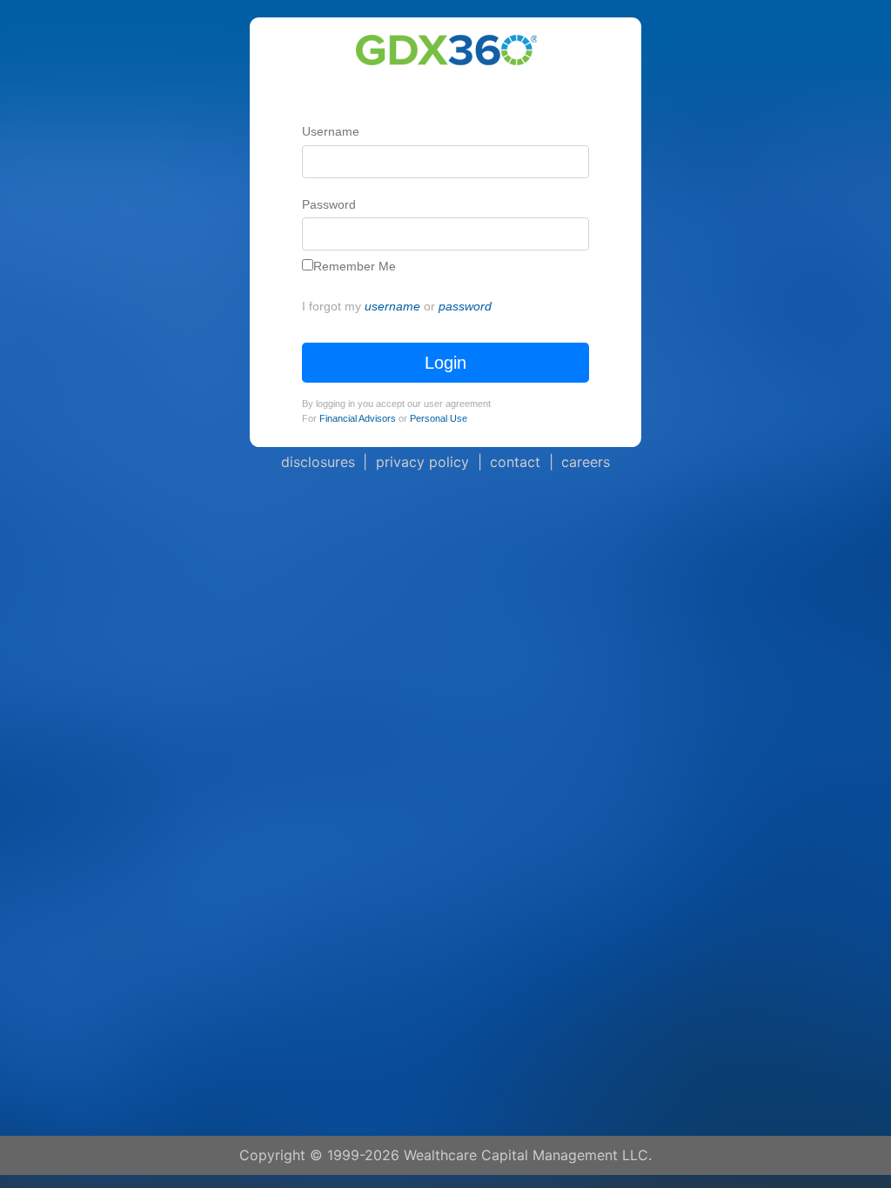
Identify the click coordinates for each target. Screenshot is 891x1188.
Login (445, 362)
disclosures (318, 462)
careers (585, 462)
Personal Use (438, 418)
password (465, 306)
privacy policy (422, 462)
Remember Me (354, 266)
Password (329, 204)
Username (330, 131)
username (392, 306)
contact (515, 462)
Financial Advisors (357, 418)
